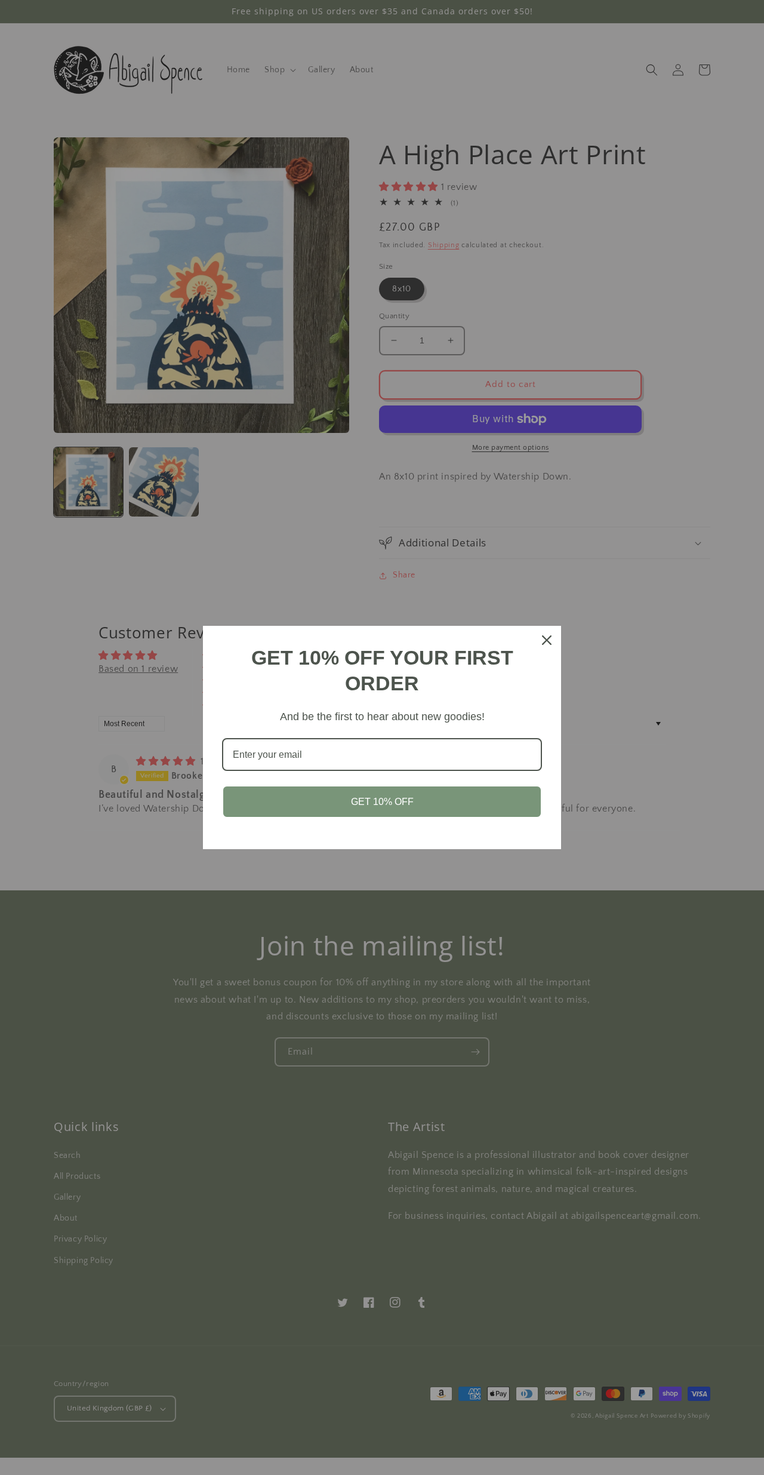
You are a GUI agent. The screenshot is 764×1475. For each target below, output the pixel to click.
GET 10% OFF (382, 802)
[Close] (546, 640)
